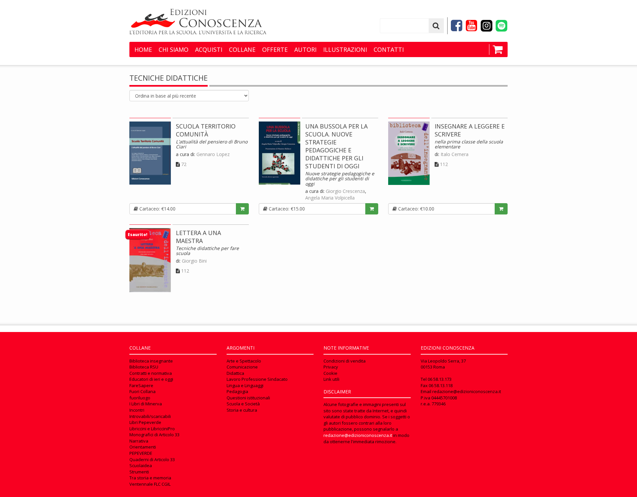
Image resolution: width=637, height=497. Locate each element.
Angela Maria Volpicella (330, 198)
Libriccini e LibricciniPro (152, 429)
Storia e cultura (242, 410)
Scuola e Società (243, 404)
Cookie (330, 373)
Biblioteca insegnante (151, 361)
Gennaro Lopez (213, 154)
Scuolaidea (140, 465)
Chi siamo (173, 49)
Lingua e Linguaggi (245, 385)
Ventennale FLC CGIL (150, 484)
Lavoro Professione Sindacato (257, 379)
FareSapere (141, 385)
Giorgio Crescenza (345, 191)
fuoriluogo (139, 398)
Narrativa (138, 441)
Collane (242, 49)
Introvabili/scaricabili (150, 416)
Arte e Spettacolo (244, 361)
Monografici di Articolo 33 (154, 435)
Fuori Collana (142, 391)
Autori (305, 49)
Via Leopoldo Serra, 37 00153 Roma (443, 364)
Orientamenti (142, 447)
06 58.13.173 (440, 379)
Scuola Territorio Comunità (206, 130)
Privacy (330, 367)
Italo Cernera (454, 154)
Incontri (136, 410)
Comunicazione (242, 367)
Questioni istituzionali (248, 398)
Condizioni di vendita (344, 361)
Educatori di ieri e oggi (151, 379)
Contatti (389, 49)
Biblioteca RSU (143, 367)
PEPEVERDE (140, 453)
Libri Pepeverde (145, 422)
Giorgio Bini (194, 261)
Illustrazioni (345, 49)
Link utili (331, 379)
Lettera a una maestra (198, 237)
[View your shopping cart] (496, 49)
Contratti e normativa (150, 373)
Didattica (235, 373)
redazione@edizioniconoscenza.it (357, 435)
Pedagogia (237, 391)
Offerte (275, 49)
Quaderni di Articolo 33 (152, 459)
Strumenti (139, 472)
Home (143, 49)
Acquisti (208, 49)
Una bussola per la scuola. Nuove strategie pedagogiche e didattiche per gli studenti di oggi (336, 146)
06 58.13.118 (441, 385)
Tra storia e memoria (150, 478)
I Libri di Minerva (145, 404)
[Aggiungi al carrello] (242, 208)
